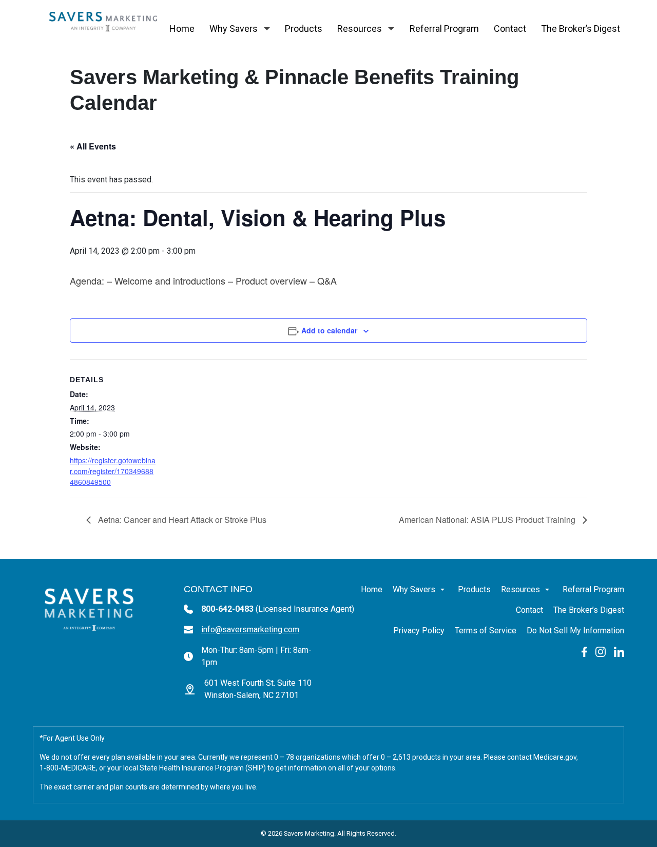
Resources (359, 28)
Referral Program (444, 28)
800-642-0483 (277, 609)
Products (303, 28)
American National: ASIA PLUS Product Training (488, 519)
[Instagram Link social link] (600, 651)
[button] (267, 28)
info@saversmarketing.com (250, 629)
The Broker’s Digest (580, 28)
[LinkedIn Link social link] (619, 651)
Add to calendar (329, 330)
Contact (510, 28)
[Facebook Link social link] (584, 651)
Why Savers (233, 28)
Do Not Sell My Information (575, 630)
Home (182, 28)
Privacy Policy (419, 630)
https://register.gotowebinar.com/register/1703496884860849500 (113, 471)
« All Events (93, 146)
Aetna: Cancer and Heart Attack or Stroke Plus (181, 519)
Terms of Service (485, 630)
